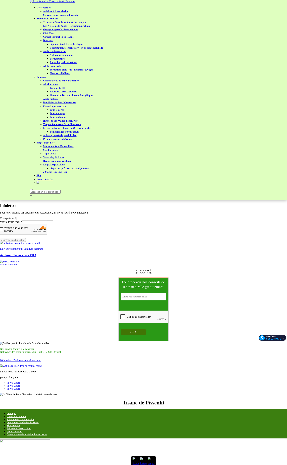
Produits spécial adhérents (57, 139)
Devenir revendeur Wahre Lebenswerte (27, 434)
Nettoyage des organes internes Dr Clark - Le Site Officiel (30, 352)
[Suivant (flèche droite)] (281, 232)
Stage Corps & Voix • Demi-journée (69, 168)
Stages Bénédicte (46, 142)
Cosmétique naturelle (54, 106)
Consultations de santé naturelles (61, 80)
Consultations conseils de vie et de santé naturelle (76, 47)
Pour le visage (57, 113)
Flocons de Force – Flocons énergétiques (71, 95)
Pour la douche (58, 117)
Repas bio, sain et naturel (63, 62)
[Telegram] (151, 460)
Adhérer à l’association (55, 11)
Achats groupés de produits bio (60, 135)
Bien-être (48, 40)
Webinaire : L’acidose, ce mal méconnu (20, 360)
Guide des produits (16, 416)
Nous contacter (45, 179)
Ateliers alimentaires (54, 51)
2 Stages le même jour (55, 172)
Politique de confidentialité (20, 419)
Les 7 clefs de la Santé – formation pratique (66, 26)
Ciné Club (48, 33)
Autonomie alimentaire (62, 55)
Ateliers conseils (52, 66)
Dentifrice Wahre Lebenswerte (59, 102)
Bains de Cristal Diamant (63, 91)
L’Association (44, 7)
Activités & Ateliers (47, 18)
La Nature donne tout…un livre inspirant (21, 248)
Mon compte (13, 425)
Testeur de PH (57, 88)
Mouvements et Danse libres (58, 146)
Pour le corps (57, 109)
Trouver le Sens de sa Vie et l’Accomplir (64, 22)
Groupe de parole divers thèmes (60, 29)
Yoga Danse (49, 153)
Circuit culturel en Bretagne (58, 36)
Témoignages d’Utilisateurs (64, 131)
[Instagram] (143, 460)
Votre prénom (8, 218)
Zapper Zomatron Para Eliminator (62, 124)
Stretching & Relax (53, 157)
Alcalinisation (50, 84)
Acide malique (50, 99)
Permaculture (57, 58)
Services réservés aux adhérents (60, 15)
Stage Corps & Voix (54, 164)
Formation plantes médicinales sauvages (71, 69)
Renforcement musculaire (57, 161)
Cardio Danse (50, 150)
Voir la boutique (8, 264)
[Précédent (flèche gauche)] (6, 232)
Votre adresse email (11, 221)
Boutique (41, 77)
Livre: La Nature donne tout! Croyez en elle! (67, 128)
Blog (39, 175)
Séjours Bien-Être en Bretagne (66, 44)
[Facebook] (136, 460)
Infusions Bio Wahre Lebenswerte (61, 120)
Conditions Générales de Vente (23, 422)
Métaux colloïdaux (60, 73)
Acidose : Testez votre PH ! (18, 255)
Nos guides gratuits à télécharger (17, 349)
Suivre (16, 382)
